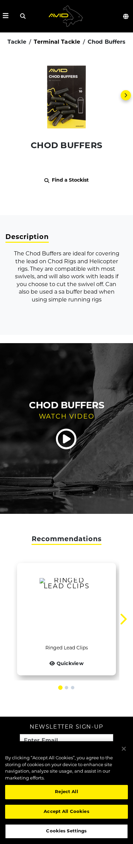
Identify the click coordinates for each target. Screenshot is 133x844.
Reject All (66, 792)
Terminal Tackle (57, 42)
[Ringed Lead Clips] (66, 603)
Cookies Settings (66, 831)
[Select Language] (126, 16)
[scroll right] (126, 95)
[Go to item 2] (66, 687)
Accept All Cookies (66, 812)
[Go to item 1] (60, 688)
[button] (66, 95)
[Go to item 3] (72, 687)
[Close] (123, 748)
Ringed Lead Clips (66, 648)
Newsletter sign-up (66, 727)
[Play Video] (66, 439)
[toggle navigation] (6, 16)
